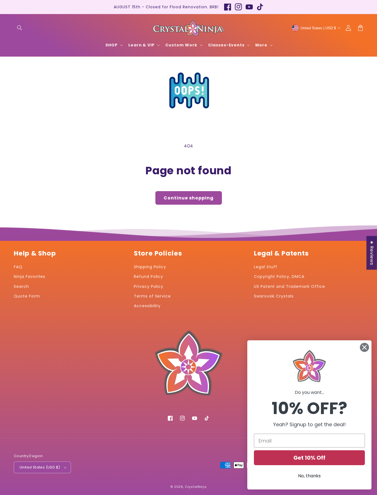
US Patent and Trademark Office (289, 286)
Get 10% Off (309, 458)
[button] (20, 28)
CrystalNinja (195, 487)
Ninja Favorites (29, 276)
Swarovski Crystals (274, 296)
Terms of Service (152, 296)
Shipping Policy (150, 267)
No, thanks (309, 476)
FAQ (18, 267)
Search (21, 286)
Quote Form (27, 296)
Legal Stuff (266, 267)
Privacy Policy (148, 286)
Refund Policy (148, 276)
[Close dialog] (364, 347)
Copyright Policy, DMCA (279, 276)
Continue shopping (189, 198)
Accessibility (147, 306)
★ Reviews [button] (372, 252)
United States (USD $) (40, 467)
